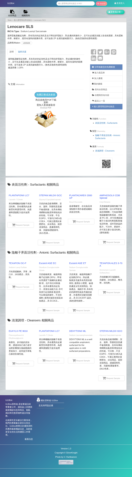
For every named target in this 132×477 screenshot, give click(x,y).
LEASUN (26, 43)
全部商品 (12, 15)
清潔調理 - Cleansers (104, 151)
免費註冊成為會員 (46, 94)
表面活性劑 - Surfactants (106, 123)
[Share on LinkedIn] (93, 60)
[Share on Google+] (107, 53)
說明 (12, 52)
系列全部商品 (100, 89)
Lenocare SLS (40, 20)
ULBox (10, 3)
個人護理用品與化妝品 (23, 20)
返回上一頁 (99, 101)
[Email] (100, 60)
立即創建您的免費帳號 (104, 67)
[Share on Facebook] (93, 53)
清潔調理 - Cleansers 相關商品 (33, 320)
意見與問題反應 (46, 405)
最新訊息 (29, 439)
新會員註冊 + (116, 12)
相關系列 (26, 15)
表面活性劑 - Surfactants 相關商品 (35, 184)
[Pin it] (113, 53)
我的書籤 (97, 84)
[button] (120, 3)
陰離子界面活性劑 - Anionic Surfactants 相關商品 (45, 252)
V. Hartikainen (70, 457)
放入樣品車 (99, 73)
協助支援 (22, 52)
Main (10, 20)
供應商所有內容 (101, 95)
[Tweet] (100, 53)
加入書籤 (98, 78)
